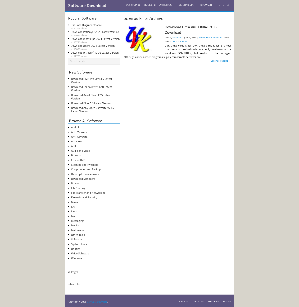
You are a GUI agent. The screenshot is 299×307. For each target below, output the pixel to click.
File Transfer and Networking (88, 192)
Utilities (75, 248)
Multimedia (77, 230)
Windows (217, 37)
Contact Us (198, 301)
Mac (73, 216)
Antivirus (76, 141)
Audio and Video (80, 150)
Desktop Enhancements (85, 174)
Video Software (80, 253)
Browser (76, 155)
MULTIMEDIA (186, 4)
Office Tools (78, 234)
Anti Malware (205, 37)
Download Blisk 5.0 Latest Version (91, 103)
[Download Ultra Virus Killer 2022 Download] (143, 39)
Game (74, 202)
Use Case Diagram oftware (86, 26)
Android (75, 127)
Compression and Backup (86, 169)
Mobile (75, 225)
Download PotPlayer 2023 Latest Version (95, 33)
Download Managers (83, 178)
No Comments (180, 41)
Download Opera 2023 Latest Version (93, 47)
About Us (183, 301)
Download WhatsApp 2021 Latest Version (95, 40)
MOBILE (148, 4)
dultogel (73, 272)
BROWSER (206, 4)
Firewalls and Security (84, 197)
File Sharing (78, 188)
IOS (73, 206)
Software (177, 37)
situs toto (73, 284)
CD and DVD (78, 160)
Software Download (87, 5)
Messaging (77, 220)
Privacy (227, 301)
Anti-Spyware (79, 136)
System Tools (79, 244)
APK (73, 146)
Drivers (75, 183)
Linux (74, 211)
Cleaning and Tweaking (84, 164)
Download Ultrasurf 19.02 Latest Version (95, 54)
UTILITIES (224, 4)
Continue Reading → (221, 60)
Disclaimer (213, 301)
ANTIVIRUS (165, 4)
